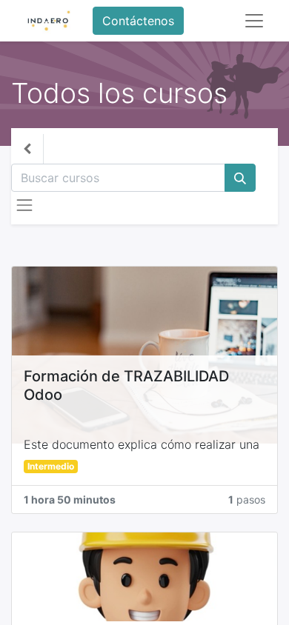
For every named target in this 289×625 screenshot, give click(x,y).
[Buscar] (240, 178)
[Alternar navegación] (24, 205)
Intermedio (50, 466)
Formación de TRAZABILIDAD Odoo (126, 385)
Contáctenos (138, 20)
